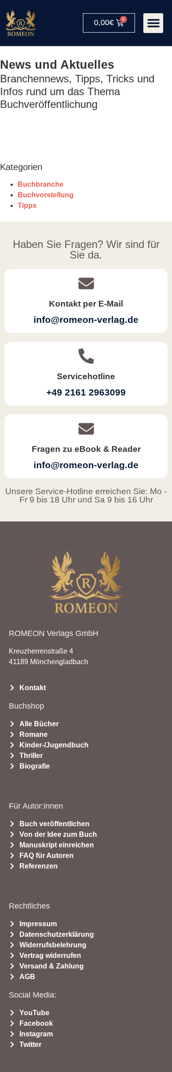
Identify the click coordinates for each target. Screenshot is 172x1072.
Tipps (27, 205)
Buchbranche (41, 184)
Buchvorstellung (46, 195)
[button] (153, 23)
